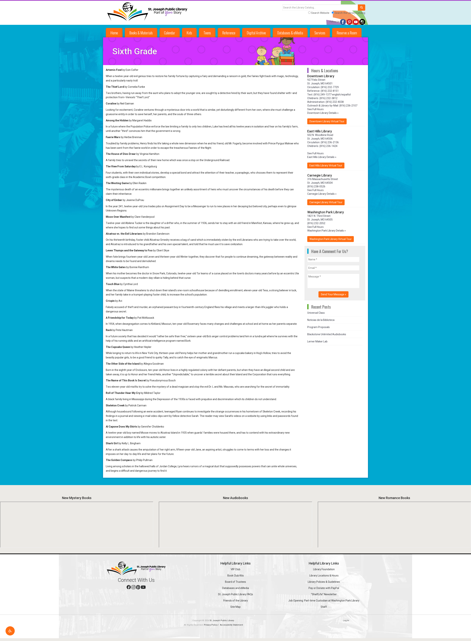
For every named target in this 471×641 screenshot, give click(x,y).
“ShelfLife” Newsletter (324, 594)
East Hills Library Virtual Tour (325, 165)
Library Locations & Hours (324, 575)
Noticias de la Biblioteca (320, 319)
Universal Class (316, 312)
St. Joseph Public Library (222, 620)
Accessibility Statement (231, 625)
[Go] (361, 7)
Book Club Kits (235, 575)
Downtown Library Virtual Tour (326, 121)
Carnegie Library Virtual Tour (325, 202)
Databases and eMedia (235, 588)
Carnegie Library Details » (322, 193)
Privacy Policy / (211, 625)
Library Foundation (324, 569)
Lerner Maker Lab (317, 341)
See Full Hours (315, 109)
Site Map (235, 606)
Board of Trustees (235, 581)
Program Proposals (318, 327)
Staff (324, 606)
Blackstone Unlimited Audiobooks (326, 334)
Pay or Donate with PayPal (324, 588)
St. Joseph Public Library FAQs (235, 594)
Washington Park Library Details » (326, 230)
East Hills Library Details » (321, 157)
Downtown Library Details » (323, 112)
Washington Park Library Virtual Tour (330, 239)
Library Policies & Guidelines (324, 581)
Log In (346, 620)
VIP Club (235, 569)
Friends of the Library (235, 600)
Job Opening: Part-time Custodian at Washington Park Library (323, 600)
